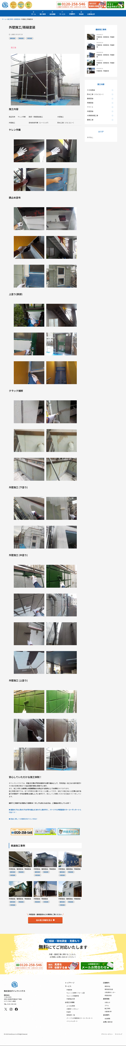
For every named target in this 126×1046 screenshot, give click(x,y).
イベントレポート (72, 1021)
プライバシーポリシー (107, 1034)
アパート (90, 107)
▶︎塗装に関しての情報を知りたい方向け (23, 819)
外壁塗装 (29, 38)
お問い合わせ (108, 1022)
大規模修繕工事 (92, 115)
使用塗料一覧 (71, 1015)
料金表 (69, 1012)
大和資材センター (110, 992)
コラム (107, 1005)
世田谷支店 (108, 995)
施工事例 (107, 1008)
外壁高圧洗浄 (71, 999)
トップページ (69, 982)
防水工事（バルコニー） (95, 94)
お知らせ (107, 1002)
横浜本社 (107, 986)
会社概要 (107, 1018)
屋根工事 (90, 119)
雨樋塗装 (21, 38)
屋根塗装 (12, 38)
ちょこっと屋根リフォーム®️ (76, 993)
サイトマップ (118, 1034)
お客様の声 (108, 1011)
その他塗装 (91, 90)
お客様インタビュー (73, 1009)
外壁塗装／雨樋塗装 (41, 899)
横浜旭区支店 (109, 989)
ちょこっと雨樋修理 (73, 996)
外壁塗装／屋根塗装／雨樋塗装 (20, 869)
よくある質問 (71, 1006)
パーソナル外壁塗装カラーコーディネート (80, 1018)
